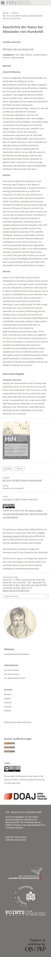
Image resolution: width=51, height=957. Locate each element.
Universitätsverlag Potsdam (16, 654)
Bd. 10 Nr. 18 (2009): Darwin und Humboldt (22, 16)
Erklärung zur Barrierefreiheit (17, 722)
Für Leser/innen (11, 670)
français (7, 706)
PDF (20, 469)
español (7, 702)
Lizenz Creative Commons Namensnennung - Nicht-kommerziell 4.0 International (25, 514)
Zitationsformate (11, 596)
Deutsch (8, 694)
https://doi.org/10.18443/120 (20, 49)
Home (5, 13)
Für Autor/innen (11, 674)
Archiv (14, 13)
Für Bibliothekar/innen (14, 678)
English (7, 698)
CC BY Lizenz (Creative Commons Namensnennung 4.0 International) (24, 779)
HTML (9, 469)
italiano (7, 710)
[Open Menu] (2, 2)
